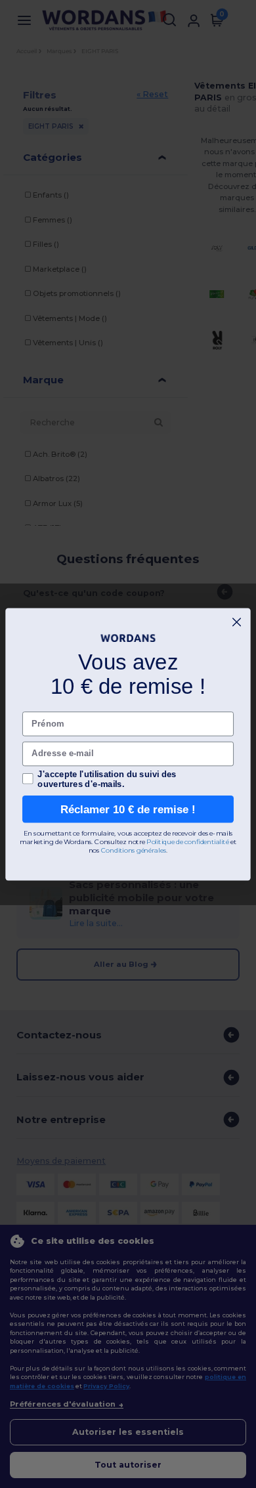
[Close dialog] (236, 621)
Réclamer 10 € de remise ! (128, 809)
